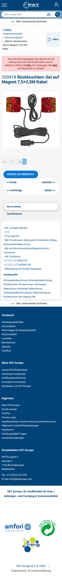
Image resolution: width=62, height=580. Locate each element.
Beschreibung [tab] (13, 206)
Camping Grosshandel (13, 373)
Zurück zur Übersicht (21, 174)
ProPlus (6, 413)
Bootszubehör (9, 334)
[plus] (20, 162)
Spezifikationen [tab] (14, 213)
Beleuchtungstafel (14, 37)
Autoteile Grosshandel (13, 382)
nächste (47, 182)
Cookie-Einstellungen (13, 437)
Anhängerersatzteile (12, 33)
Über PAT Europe (10, 405)
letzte (48, 190)
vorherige (16, 190)
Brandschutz (9, 342)
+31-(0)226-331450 (16, 475)
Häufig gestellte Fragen (14, 433)
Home (8, 30)
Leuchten (7, 338)
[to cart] (24, 162)
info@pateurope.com (20, 479)
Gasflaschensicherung (14, 377)
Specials (6, 346)
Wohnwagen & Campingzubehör (19, 330)
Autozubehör (9, 326)
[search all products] (57, 14)
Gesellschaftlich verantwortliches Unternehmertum (29, 421)
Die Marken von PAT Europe (16, 386)
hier (29, 65)
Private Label (9, 417)
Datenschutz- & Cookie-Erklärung (31, 570)
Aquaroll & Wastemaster (15, 369)
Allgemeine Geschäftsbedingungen (20, 425)
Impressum (8, 429)
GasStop (6, 350)
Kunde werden (9, 409)
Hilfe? (56, 39)
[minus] (4, 162)
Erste (13, 182)
